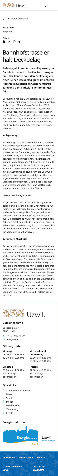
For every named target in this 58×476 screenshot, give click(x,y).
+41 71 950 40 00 (16, 335)
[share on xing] (19, 41)
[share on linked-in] (9, 41)
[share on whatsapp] (14, 41)
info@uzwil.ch (14, 339)
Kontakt (41, 457)
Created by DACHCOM (39, 468)
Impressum (9, 457)
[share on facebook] (4, 41)
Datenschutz (26, 457)
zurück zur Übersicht (17, 18)
